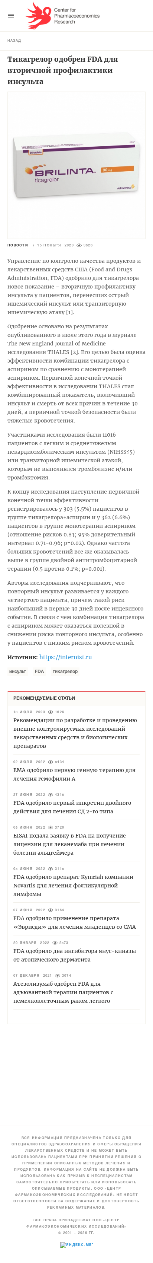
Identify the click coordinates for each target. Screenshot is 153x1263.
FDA (39, 672)
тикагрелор (65, 672)
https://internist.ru (65, 657)
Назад (14, 40)
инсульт (17, 672)
